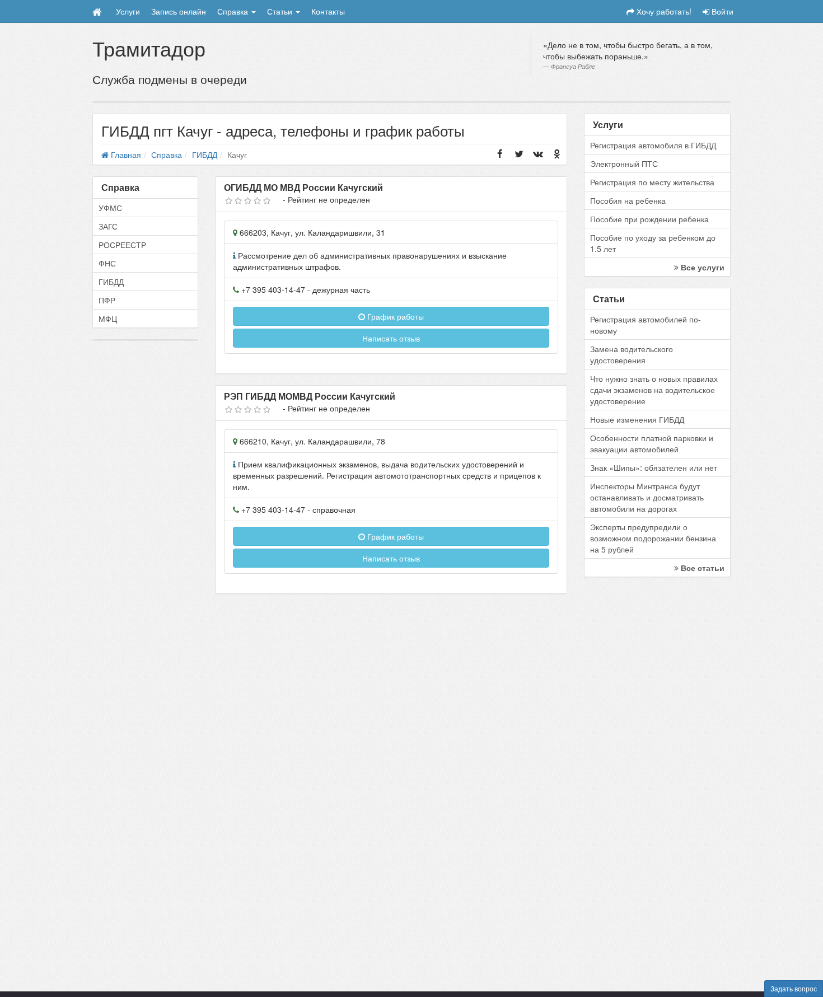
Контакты (328, 11)
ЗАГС (108, 226)
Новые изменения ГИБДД (637, 419)
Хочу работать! (662, 11)
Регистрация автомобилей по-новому (645, 324)
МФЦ (108, 318)
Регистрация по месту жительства (652, 182)
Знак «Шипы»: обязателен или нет (653, 467)
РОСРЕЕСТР (122, 244)
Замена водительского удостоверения (631, 354)
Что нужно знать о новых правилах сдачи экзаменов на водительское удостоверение (654, 389)
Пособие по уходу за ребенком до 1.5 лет (653, 243)
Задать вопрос (793, 988)
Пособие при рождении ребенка (649, 218)
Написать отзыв (391, 338)
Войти (721, 11)
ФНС (107, 263)
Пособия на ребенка (628, 200)
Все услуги (701, 267)
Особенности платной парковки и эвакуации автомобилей (651, 443)
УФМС (110, 207)
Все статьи (701, 567)
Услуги (128, 11)
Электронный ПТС (624, 163)
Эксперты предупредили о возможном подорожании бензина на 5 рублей (653, 538)
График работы (394, 316)
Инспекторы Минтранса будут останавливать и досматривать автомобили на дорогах (647, 497)
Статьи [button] (280, 11)
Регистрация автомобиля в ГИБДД (653, 145)
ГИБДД (111, 281)
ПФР (107, 300)
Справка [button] (233, 11)
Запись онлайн (178, 11)
